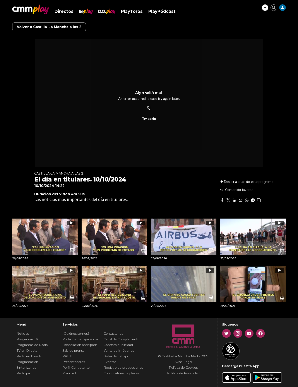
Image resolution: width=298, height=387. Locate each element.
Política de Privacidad (183, 373)
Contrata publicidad (118, 345)
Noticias (23, 334)
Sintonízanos (26, 368)
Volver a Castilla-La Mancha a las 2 (49, 27)
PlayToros (132, 11)
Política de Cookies (183, 368)
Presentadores (73, 362)
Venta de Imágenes (119, 351)
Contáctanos (113, 334)
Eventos (110, 362)
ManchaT (69, 373)
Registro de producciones (123, 368)
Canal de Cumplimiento (121, 339)
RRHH (67, 356)
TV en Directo (27, 351)
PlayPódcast (162, 11)
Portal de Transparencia (80, 339)
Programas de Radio (32, 345)
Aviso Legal (183, 362)
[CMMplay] (30, 9)
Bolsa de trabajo (116, 356)
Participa (23, 373)
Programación (27, 362)
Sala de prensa (73, 351)
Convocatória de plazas (121, 373)
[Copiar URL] (149, 108)
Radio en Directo (29, 356)
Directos (64, 11)
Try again (149, 118)
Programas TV (27, 339)
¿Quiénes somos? (75, 334)
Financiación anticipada (80, 345)
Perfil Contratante (76, 368)
